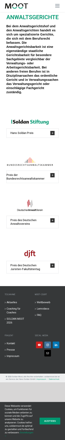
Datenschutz (54, 379)
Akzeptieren (50, 421)
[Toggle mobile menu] (57, 5)
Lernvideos (43, 308)
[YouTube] (39, 345)
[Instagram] (47, 345)
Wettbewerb (43, 302)
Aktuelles (12, 302)
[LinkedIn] (56, 345)
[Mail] (47, 353)
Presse (11, 349)
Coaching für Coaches (13, 310)
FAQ (39, 315)
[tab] (32, 133)
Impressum (13, 356)
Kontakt (11, 343)
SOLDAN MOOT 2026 (15, 320)
